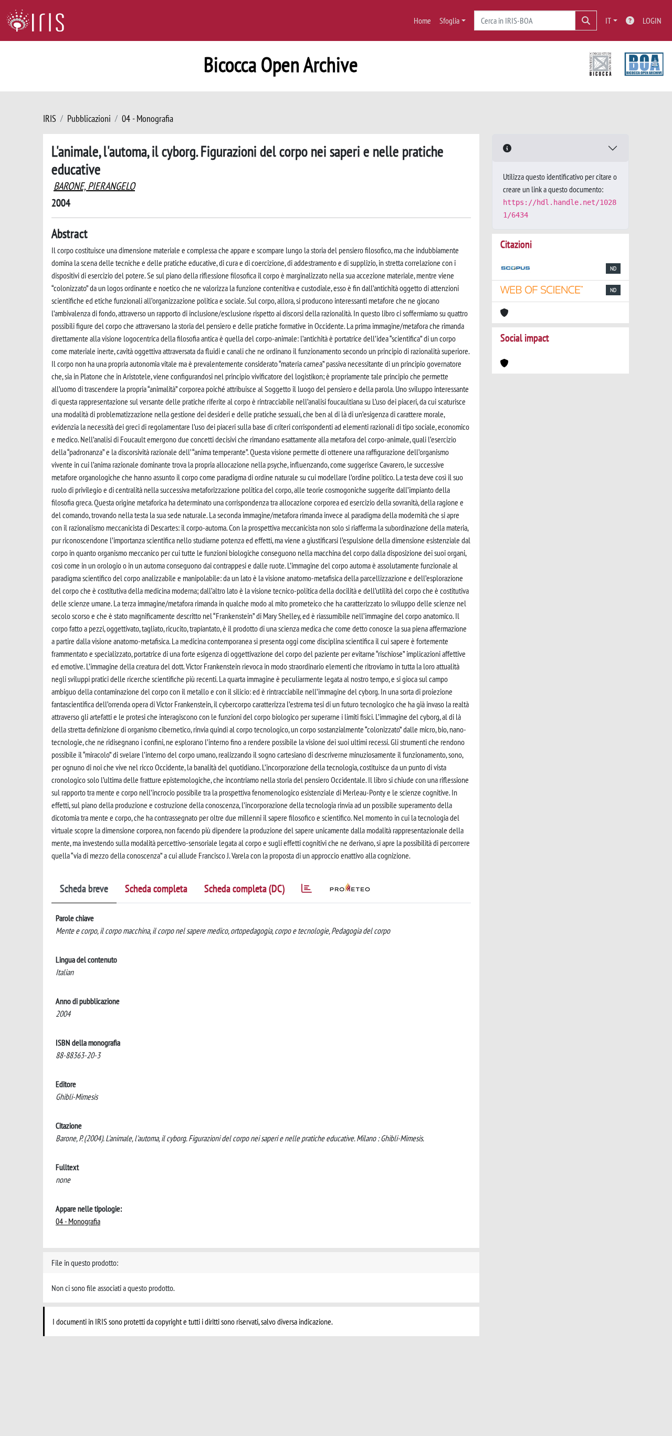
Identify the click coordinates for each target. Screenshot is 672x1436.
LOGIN (652, 20)
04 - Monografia (147, 118)
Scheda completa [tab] (156, 888)
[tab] (306, 890)
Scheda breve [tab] (84, 888)
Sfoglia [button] (449, 20)
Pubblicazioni (89, 118)
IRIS (49, 118)
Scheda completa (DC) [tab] (244, 888)
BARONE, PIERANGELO (94, 186)
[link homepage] (39, 20)
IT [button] (608, 20)
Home (422, 20)
